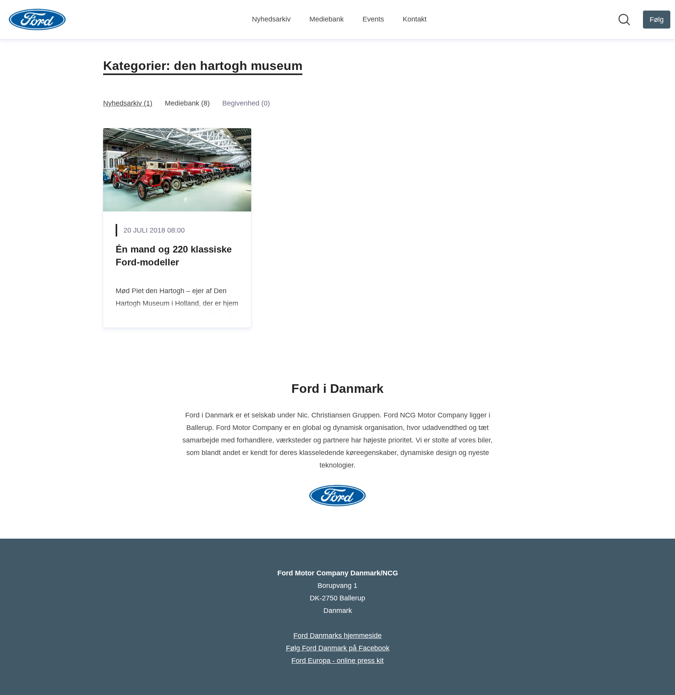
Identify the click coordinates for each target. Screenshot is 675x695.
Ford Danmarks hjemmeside (337, 635)
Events (373, 19)
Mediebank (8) (187, 103)
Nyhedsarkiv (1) (127, 103)
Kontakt (415, 19)
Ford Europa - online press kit (337, 661)
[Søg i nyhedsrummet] (624, 19)
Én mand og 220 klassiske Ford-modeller (174, 256)
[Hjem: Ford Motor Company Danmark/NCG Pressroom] (37, 19)
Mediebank (326, 19)
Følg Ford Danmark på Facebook (337, 648)
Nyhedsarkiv (271, 19)
